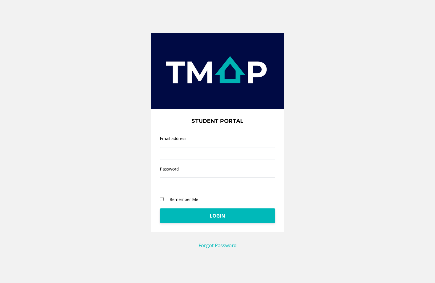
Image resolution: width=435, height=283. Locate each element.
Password (169, 169)
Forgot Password (217, 245)
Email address (173, 138)
